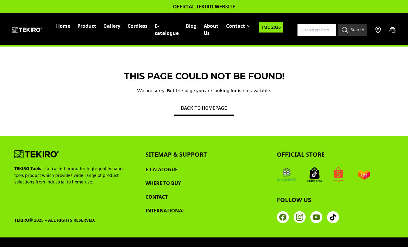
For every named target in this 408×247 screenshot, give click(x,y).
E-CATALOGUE (161, 169)
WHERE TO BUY (163, 183)
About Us (211, 29)
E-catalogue (167, 29)
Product (86, 26)
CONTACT (156, 197)
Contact (235, 26)
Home (63, 26)
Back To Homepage (204, 108)
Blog (191, 26)
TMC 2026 (271, 27)
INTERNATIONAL (165, 210)
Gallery (111, 26)
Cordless (138, 26)
